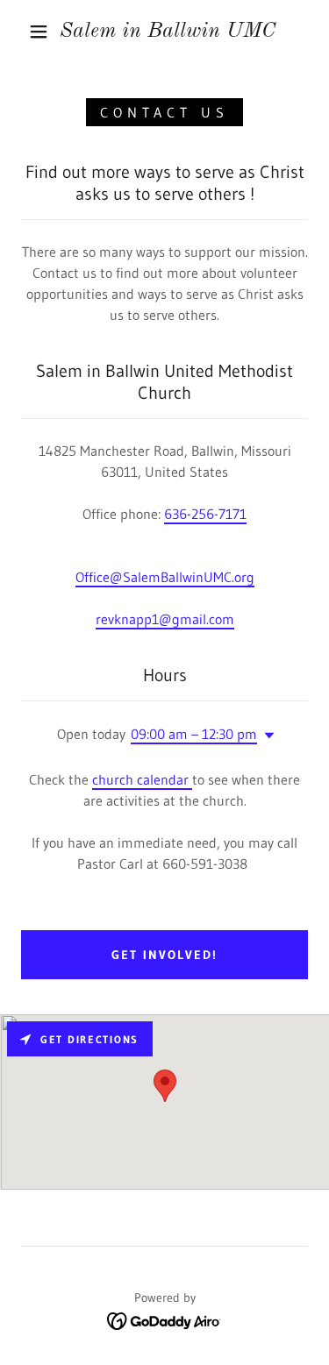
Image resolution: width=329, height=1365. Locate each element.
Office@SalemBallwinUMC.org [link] (164, 577)
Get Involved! (164, 955)
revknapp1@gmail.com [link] (165, 619)
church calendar (142, 779)
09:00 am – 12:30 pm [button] (194, 734)
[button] (38, 31)
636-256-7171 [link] (205, 514)
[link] (167, 32)
